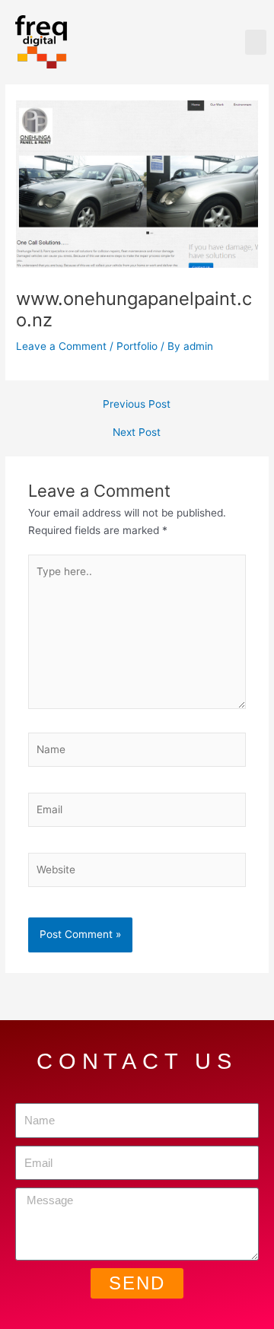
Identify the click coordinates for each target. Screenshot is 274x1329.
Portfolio (137, 346)
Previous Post (136, 404)
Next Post (137, 433)
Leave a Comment (61, 346)
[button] (255, 42)
